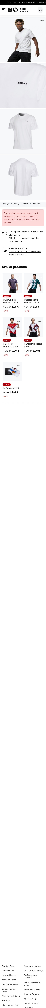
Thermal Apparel (32, 989)
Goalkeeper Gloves (32, 966)
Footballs (6, 1000)
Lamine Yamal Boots (11, 984)
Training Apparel (31, 994)
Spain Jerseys (30, 998)
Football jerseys (31, 1003)
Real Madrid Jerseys (33, 970)
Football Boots (8, 966)
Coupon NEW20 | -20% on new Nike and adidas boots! (25, 2)
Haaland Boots (9, 975)
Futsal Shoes (8, 970)
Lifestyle (6, 204)
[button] (23, 251)
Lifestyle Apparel (20, 204)
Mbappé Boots (9, 980)
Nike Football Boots (11, 996)
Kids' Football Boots (11, 1005)
